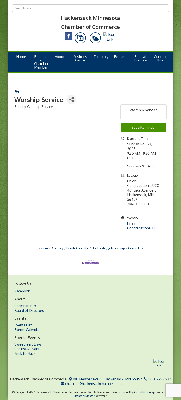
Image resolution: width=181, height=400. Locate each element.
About (59, 56)
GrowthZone (142, 392)
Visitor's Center (80, 58)
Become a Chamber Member (41, 61)
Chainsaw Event (27, 349)
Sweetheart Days (28, 344)
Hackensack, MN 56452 (107, 379)
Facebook (22, 291)
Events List (23, 325)
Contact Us (160, 58)
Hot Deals (99, 248)
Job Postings (116, 248)
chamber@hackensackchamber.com (93, 383)
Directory (101, 56)
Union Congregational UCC (143, 226)
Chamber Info (25, 306)
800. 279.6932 (159, 379)
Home (21, 56)
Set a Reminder (143, 127)
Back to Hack (24, 353)
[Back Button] (17, 92)
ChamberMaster (84, 396)
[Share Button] (71, 99)
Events (119, 56)
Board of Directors (29, 310)
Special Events (140, 58)
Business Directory (51, 248)
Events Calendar (77, 248)
